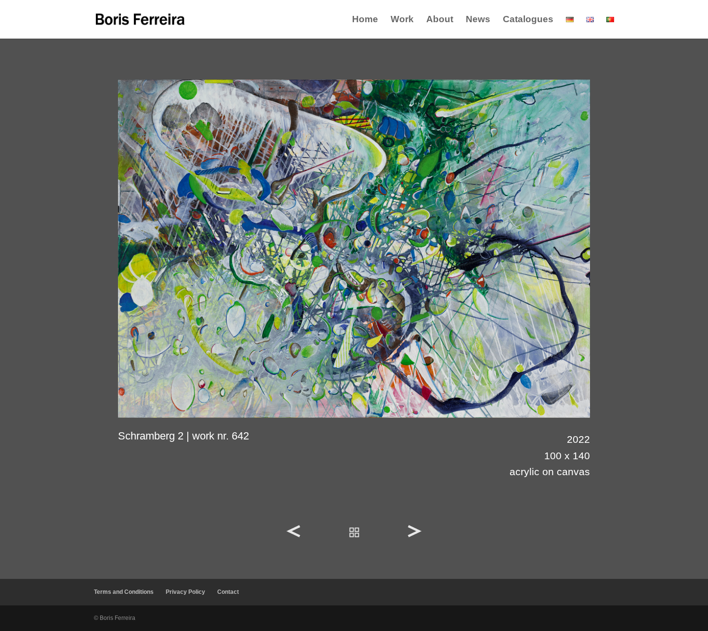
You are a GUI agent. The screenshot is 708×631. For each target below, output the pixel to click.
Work (402, 20)
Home (365, 20)
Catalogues (528, 20)
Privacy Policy (185, 592)
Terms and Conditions (124, 592)
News (478, 20)
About (439, 20)
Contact (228, 592)
